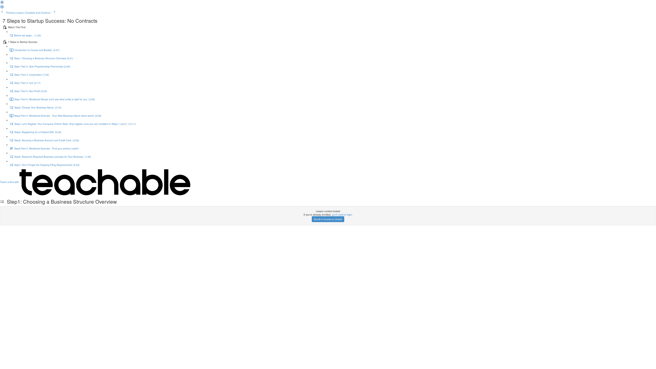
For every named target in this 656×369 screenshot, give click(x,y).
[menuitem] (2, 8)
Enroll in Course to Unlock (328, 219)
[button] (2, 3)
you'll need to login (342, 214)
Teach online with (9, 182)
